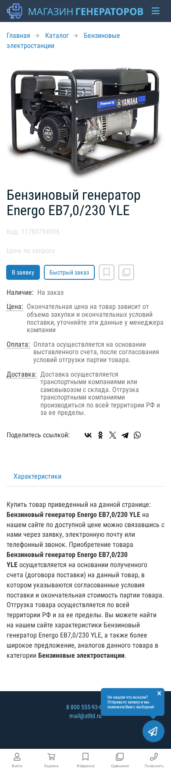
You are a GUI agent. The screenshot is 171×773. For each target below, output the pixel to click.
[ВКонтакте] (88, 435)
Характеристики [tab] (37, 476)
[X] (112, 435)
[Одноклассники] (100, 435)
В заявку (23, 272)
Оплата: (18, 344)
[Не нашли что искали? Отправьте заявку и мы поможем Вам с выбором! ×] (153, 731)
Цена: (15, 307)
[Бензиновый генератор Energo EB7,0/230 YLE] (85, 119)
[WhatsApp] (137, 435)
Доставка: (22, 374)
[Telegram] (125, 435)
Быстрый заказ (69, 272)
